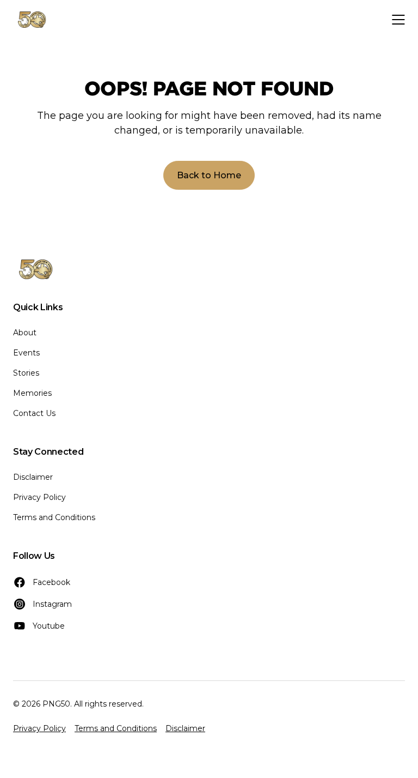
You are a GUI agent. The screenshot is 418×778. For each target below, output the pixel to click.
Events (26, 353)
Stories (26, 373)
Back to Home (209, 175)
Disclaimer (33, 477)
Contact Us (34, 413)
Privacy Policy (39, 497)
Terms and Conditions (54, 517)
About (24, 332)
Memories (32, 393)
